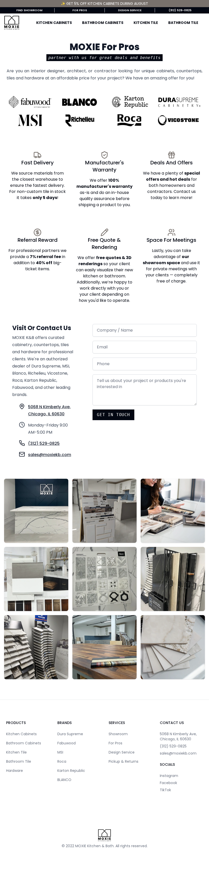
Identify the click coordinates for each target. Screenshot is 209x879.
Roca (61, 761)
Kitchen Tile (146, 22)
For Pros (79, 10)
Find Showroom (29, 10)
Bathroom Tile (183, 22)
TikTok (165, 789)
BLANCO (64, 779)
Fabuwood (66, 743)
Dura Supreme (70, 733)
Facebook (168, 782)
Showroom (118, 733)
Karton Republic (71, 770)
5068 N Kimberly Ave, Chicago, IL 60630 (178, 736)
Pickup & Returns (123, 761)
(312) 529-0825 (180, 10)
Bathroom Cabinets (102, 22)
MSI (60, 752)
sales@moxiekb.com (178, 753)
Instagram (169, 775)
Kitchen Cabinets (54, 22)
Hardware (14, 770)
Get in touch (113, 414)
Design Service (129, 10)
